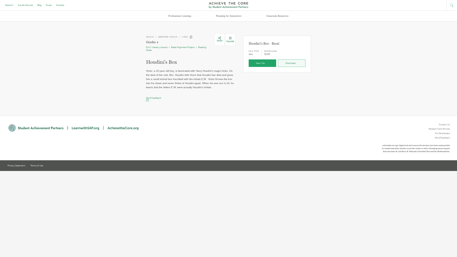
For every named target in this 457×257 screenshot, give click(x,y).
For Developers (442, 133)
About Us (9, 5)
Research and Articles (439, 129)
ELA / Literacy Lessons (157, 47)
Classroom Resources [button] (277, 16)
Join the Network (25, 5)
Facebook (448, 166)
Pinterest (442, 166)
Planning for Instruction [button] (228, 16)
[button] (451, 5)
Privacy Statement (16, 165)
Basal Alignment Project (183, 47)
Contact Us (444, 124)
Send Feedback (442, 138)
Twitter (435, 166)
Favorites (60, 5)
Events (49, 5)
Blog (39, 5)
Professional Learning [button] (179, 16)
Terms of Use (36, 165)
